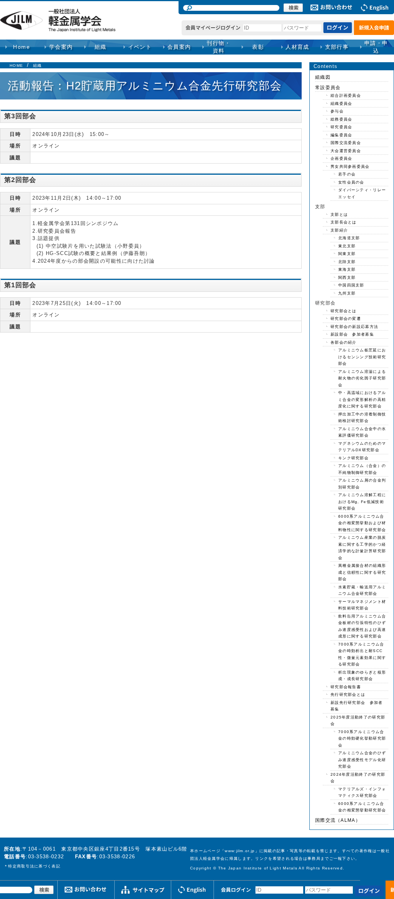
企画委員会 (341, 158)
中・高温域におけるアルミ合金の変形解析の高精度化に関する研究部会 (362, 399)
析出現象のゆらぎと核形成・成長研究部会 (362, 675)
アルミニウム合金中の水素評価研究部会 (362, 432)
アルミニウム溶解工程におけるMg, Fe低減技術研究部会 (362, 501)
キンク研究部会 (353, 458)
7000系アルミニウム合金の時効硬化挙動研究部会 (362, 738)
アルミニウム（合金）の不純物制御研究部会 (362, 469)
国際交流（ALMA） (338, 820)
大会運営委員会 (346, 151)
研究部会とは (344, 311)
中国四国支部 (351, 285)
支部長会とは (344, 222)
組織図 (323, 77)
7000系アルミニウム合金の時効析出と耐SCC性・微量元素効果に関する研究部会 (362, 654)
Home (21, 47)
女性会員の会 (351, 182)
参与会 (337, 111)
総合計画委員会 (346, 95)
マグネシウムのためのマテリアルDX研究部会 (362, 446)
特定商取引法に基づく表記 (34, 866)
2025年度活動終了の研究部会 (358, 720)
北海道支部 (349, 238)
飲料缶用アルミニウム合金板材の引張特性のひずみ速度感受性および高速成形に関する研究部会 (362, 626)
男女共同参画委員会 (350, 166)
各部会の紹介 (344, 342)
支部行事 (337, 47)
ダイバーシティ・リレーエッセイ (362, 193)
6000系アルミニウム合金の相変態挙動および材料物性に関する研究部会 (362, 523)
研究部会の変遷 (346, 318)
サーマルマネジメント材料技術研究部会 (362, 605)
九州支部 (347, 293)
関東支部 (347, 254)
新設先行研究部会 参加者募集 (357, 706)
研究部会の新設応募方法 (354, 327)
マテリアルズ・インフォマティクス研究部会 (362, 792)
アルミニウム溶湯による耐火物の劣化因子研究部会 (362, 378)
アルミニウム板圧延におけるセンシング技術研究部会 (362, 357)
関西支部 (347, 277)
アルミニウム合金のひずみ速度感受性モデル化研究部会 (362, 759)
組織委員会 (341, 103)
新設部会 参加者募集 (352, 334)
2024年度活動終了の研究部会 (358, 777)
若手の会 (347, 174)
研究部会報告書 (346, 687)
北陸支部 (347, 262)
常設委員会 (328, 87)
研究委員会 (341, 127)
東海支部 (347, 269)
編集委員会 (341, 135)
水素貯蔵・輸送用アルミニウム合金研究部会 (362, 590)
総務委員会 (341, 119)
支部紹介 (339, 230)
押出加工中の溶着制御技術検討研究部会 (362, 417)
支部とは (339, 214)
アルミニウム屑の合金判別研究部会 (362, 483)
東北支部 (347, 246)
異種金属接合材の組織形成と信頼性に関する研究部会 (362, 572)
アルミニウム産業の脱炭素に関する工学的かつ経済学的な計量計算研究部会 (362, 547)
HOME (16, 65)
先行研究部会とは (348, 694)
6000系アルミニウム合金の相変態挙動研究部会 (362, 807)
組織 (37, 65)
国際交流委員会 (346, 143)
